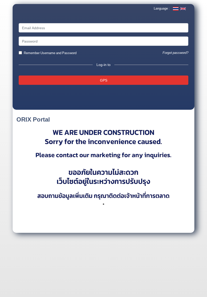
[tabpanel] (103, 162)
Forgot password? (175, 53)
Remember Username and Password (50, 53)
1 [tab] (103, 204)
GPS (103, 80)
